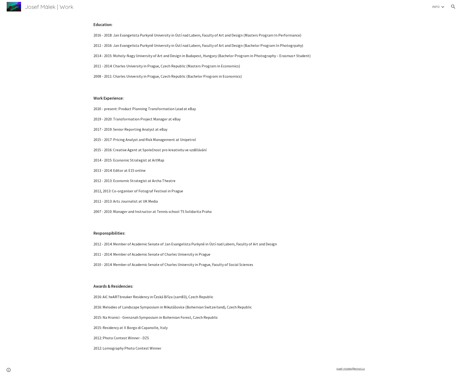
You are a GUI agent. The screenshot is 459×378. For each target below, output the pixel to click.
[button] (453, 6)
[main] (229, 186)
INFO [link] (436, 7)
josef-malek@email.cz (350, 368)
